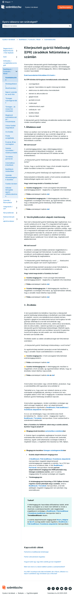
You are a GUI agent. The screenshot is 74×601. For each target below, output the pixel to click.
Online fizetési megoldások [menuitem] (10, 127)
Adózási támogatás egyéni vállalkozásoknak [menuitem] (11, 192)
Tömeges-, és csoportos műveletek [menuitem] (10, 109)
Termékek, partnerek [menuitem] (9, 158)
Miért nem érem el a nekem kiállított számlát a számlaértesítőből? (44, 567)
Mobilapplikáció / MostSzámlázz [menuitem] (11, 86)
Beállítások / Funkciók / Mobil (29, 39)
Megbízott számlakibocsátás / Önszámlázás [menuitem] (11, 118)
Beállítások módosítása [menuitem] (9, 170)
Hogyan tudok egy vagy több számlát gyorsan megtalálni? (42, 562)
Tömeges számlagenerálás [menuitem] (11, 100)
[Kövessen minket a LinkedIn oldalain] (70, 588)
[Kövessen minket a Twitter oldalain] (57, 588)
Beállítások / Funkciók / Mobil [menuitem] (7, 71)
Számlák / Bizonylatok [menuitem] (7, 201)
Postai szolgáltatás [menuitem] (9, 137)
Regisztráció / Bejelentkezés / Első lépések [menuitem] (8, 51)
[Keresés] (70, 26)
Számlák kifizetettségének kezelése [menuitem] (11, 177)
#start (59, 520)
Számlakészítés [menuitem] (11, 79)
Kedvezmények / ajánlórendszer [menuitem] (8, 219)
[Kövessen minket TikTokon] (65, 588)
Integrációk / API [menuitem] (8, 208)
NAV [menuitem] (5, 57)
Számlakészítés (50, 39)
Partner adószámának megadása (34, 557)
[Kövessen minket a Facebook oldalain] (48, 588)
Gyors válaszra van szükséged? (20, 21)
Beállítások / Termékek (33, 418)
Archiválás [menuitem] (9, 132)
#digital (65, 520)
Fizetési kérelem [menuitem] (11, 184)
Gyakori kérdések (31, 7)
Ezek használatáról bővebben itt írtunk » (39, 75)
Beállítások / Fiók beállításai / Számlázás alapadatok (50, 459)
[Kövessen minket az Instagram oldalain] (53, 588)
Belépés (21, 593)
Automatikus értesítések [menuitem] (10, 164)
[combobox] (35, 26)
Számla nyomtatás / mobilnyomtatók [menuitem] (11, 150)
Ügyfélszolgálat (65, 7)
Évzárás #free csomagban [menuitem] (10, 143)
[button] (16, 49)
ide (48, 194)
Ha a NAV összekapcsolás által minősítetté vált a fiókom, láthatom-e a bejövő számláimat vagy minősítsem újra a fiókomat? (46, 572)
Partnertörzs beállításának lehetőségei (36, 552)
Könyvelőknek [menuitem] (8, 213)
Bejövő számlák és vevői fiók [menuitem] (11, 93)
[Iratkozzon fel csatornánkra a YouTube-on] (61, 588)
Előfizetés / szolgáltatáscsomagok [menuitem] (10, 63)
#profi (31, 522)
